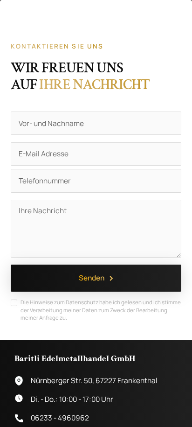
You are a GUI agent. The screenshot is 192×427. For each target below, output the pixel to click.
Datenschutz (82, 302)
